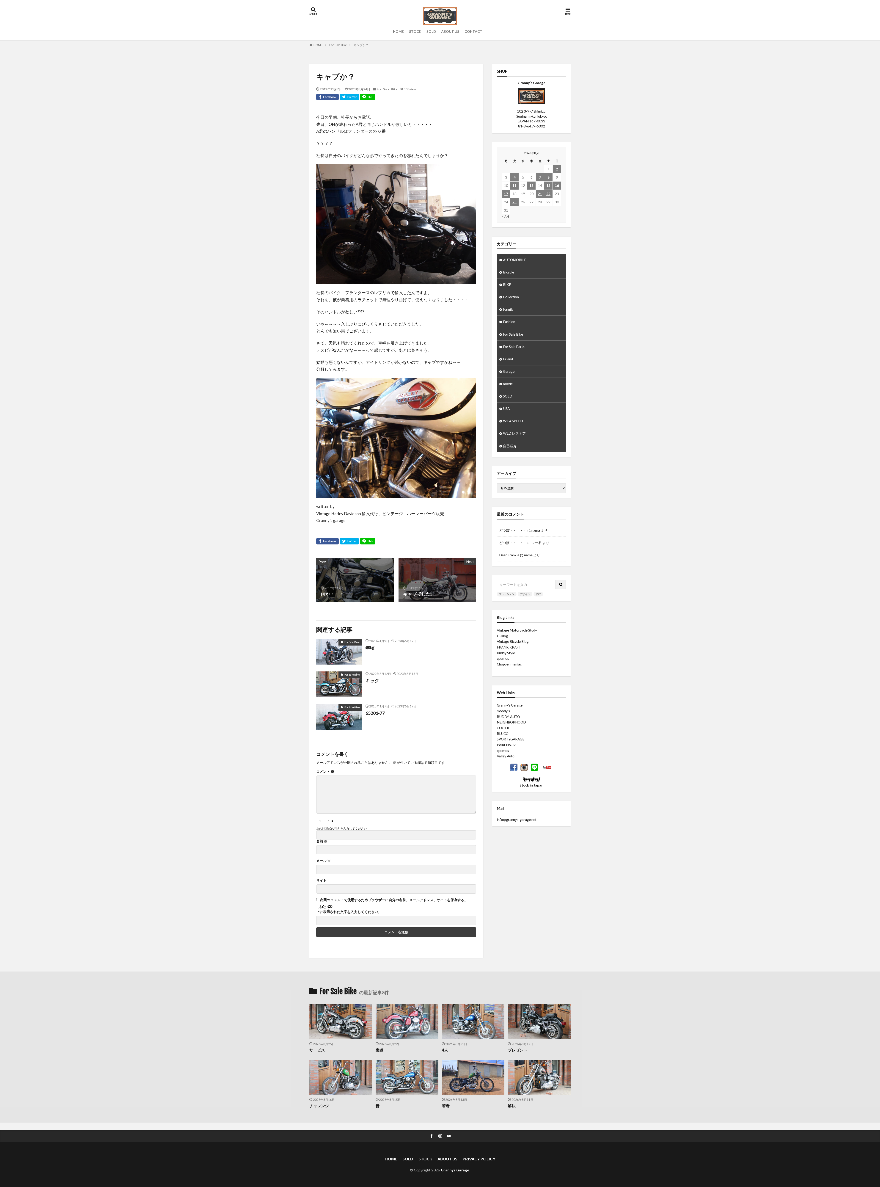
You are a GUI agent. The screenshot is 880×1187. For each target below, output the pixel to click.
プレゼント (517, 1050)
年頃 (370, 647)
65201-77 (375, 713)
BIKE (507, 284)
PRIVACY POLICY (479, 1159)
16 (557, 185)
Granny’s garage (331, 520)
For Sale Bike (338, 45)
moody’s (503, 711)
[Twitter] (349, 97)
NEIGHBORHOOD (511, 722)
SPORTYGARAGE (510, 739)
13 (531, 185)
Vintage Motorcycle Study (517, 630)
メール (323, 860)
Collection (511, 297)
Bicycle (508, 272)
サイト (321, 880)
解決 (512, 1106)
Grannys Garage (455, 1170)
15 (548, 185)
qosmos (503, 658)
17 (506, 194)
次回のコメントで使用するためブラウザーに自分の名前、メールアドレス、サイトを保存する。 (394, 900)
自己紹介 (510, 446)
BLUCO (503, 734)
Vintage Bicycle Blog (513, 641)
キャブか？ (361, 45)
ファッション (506, 594)
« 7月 (505, 216)
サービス (317, 1050)
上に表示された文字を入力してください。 (349, 912)
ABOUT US (450, 31)
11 (514, 185)
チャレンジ (319, 1106)
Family (508, 309)
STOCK (415, 31)
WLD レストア (514, 433)
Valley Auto (505, 756)
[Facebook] (327, 97)
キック (372, 680)
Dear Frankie (509, 555)
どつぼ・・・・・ (513, 530)
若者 (446, 1106)
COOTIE (503, 728)
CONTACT (473, 31)
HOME (398, 31)
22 (548, 194)
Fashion (509, 322)
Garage (508, 371)
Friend (508, 359)
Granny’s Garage (509, 705)
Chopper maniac (509, 664)
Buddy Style (506, 653)
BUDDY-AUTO (508, 717)
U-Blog (502, 636)
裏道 (379, 1050)
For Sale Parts (514, 347)
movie (508, 384)
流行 (538, 594)
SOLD (431, 31)
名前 (321, 841)
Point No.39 (506, 745)
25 (514, 202)
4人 (445, 1050)
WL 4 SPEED (513, 421)
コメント (325, 771)
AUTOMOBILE (514, 260)
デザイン (525, 594)
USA (506, 408)
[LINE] (367, 97)
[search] (561, 584)
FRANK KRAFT (509, 647)
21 (540, 194)
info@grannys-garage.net (516, 819)
